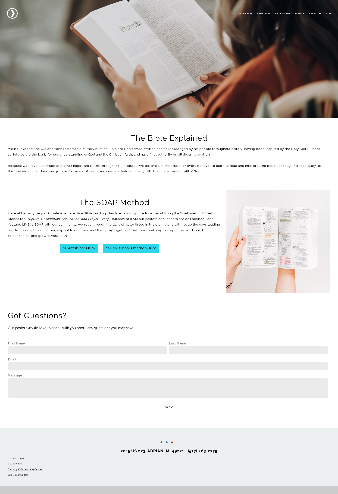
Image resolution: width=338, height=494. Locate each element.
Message (15, 375)
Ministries (263, 13)
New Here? (245, 13)
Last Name (177, 343)
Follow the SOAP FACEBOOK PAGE (131, 248)
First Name (16, 343)
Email (12, 359)
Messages (315, 13)
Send (169, 406)
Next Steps (282, 13)
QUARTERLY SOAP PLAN (79, 248)
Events (299, 13)
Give (328, 13)
